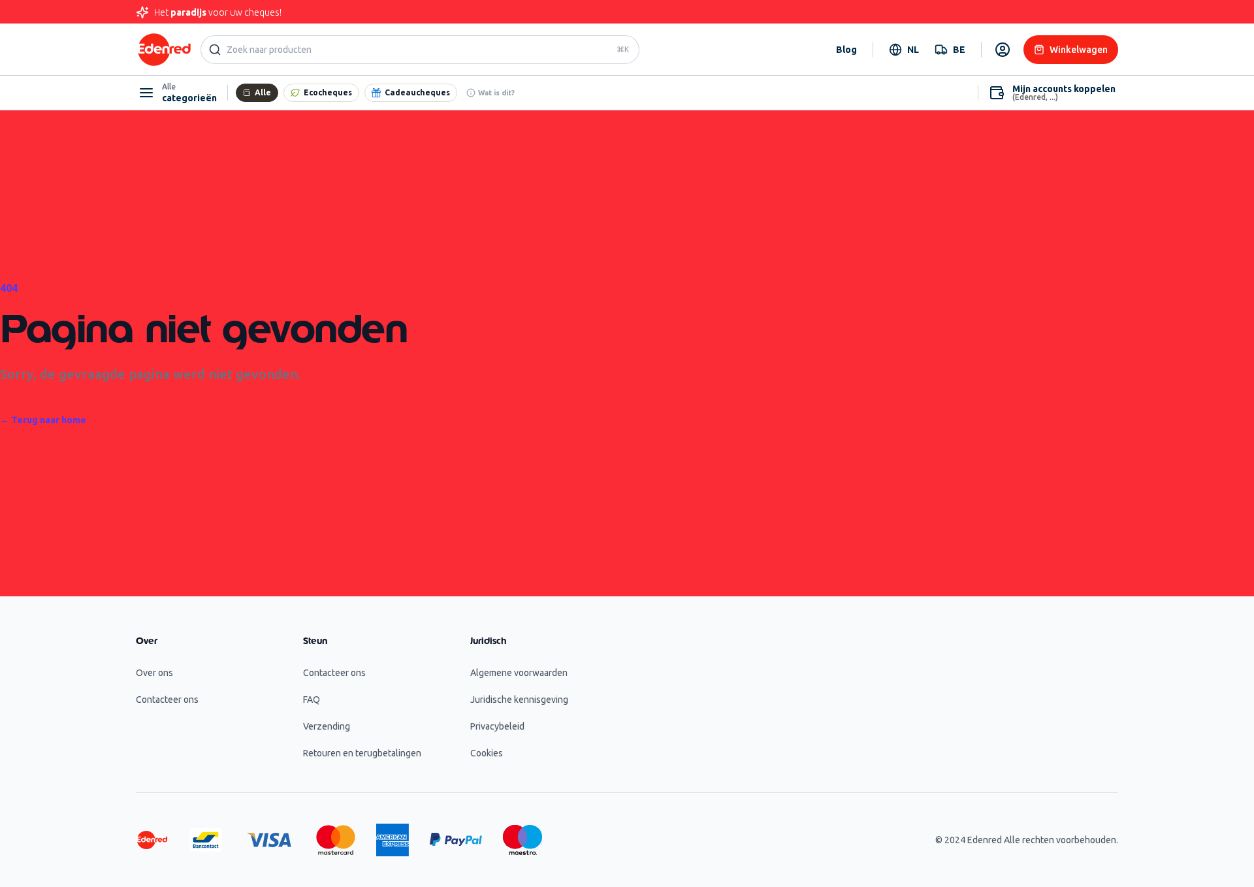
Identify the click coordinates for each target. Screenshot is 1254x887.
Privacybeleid (497, 726)
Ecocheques (328, 92)
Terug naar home (43, 420)
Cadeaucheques (417, 92)
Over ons (154, 673)
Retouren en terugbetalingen (362, 753)
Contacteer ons (167, 699)
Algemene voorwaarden (519, 673)
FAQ (311, 699)
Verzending (326, 726)
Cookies (486, 753)
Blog (846, 49)
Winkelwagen (1079, 49)
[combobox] (904, 49)
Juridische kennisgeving (519, 699)
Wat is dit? (496, 93)
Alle (263, 92)
